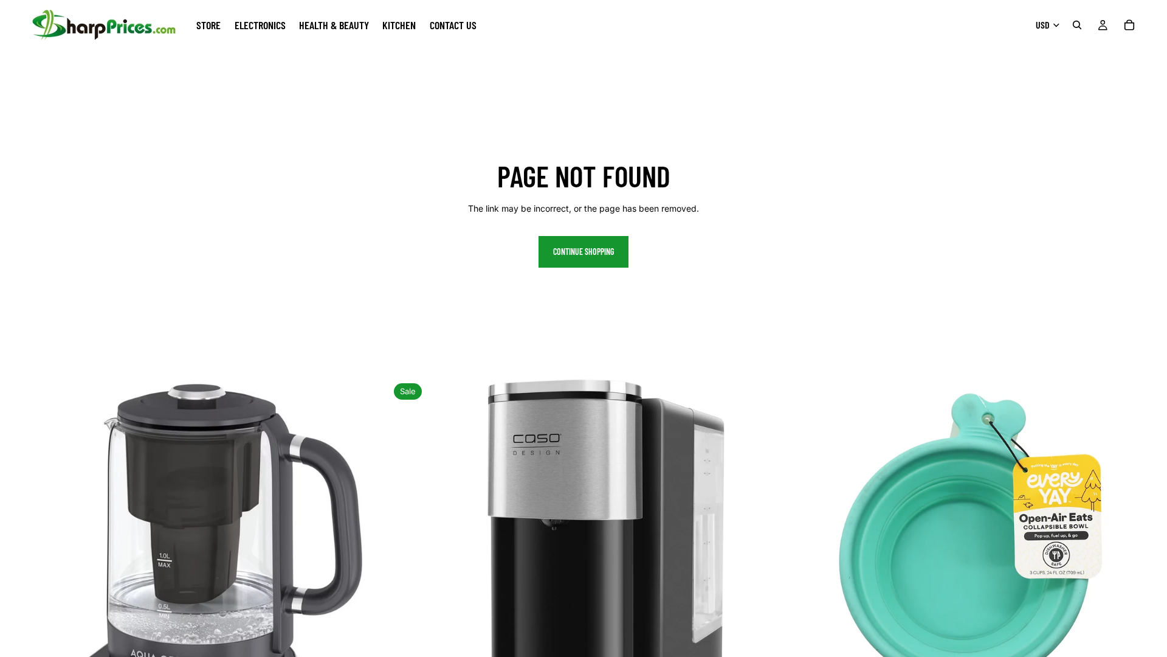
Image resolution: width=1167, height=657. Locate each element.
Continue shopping (583, 251)
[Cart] (1129, 25)
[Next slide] (370, 573)
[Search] (1077, 25)
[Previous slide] (18, 573)
